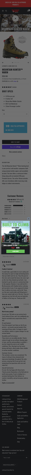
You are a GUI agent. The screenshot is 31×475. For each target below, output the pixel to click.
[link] (15, 235)
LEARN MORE (15, 251)
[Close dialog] (29, 219)
